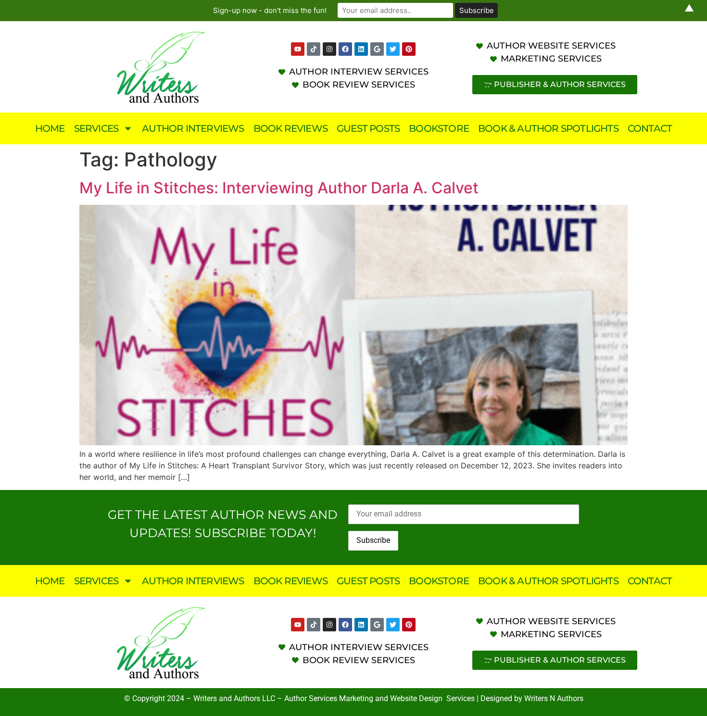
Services (96, 128)
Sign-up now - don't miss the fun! (270, 10)
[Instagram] (329, 49)
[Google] (377, 49)
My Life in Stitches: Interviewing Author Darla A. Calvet (279, 187)
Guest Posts (368, 128)
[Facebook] (345, 49)
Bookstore (439, 128)
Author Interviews (193, 128)
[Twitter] (393, 49)
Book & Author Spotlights (548, 128)
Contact (650, 128)
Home (50, 128)
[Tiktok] (313, 49)
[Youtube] (297, 49)
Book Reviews (290, 128)
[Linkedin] (361, 49)
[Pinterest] (409, 49)
